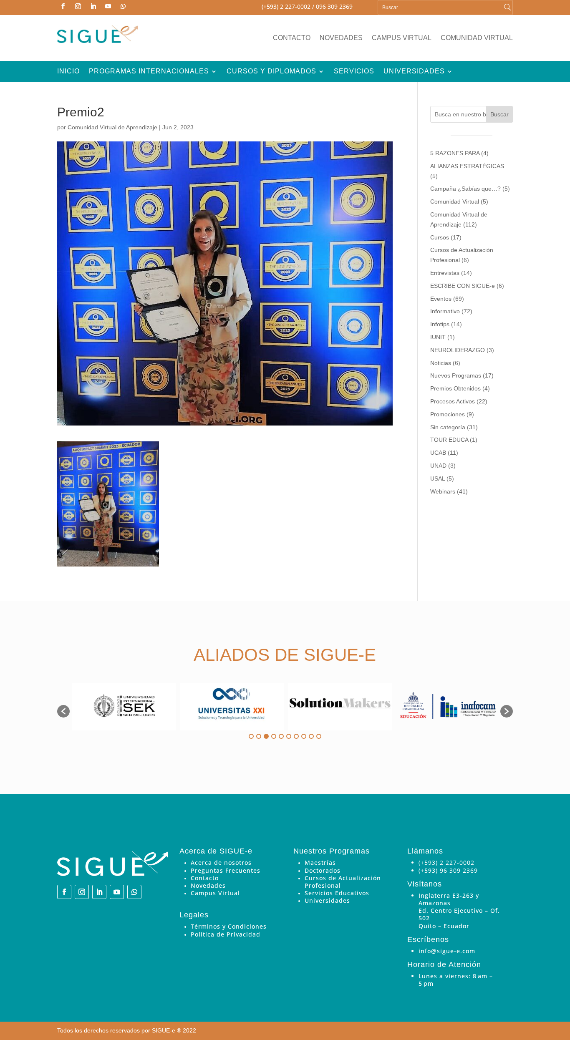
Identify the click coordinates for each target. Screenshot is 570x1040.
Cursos (439, 237)
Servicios (354, 71)
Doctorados (322, 870)
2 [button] (258, 736)
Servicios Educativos (337, 893)
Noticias (440, 363)
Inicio (68, 71)
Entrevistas (444, 272)
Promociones (447, 414)
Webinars (442, 491)
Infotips (439, 324)
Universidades (414, 71)
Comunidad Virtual (477, 38)
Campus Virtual (401, 38)
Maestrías (320, 862)
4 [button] (273, 736)
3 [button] (266, 736)
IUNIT (438, 337)
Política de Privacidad (225, 934)
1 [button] (251, 736)
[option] (124, 706)
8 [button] (303, 736)
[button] (63, 711)
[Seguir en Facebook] (63, 6)
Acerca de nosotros (221, 862)
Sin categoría (447, 427)
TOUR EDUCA (449, 439)
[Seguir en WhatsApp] (123, 6)
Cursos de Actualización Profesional (343, 881)
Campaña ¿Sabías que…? (465, 188)
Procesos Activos (452, 401)
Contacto (291, 38)
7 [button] (296, 736)
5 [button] (281, 736)
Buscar (499, 114)
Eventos (440, 298)
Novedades (341, 38)
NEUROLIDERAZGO (457, 350)
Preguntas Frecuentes (225, 870)
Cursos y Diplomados (271, 71)
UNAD (438, 465)
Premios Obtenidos (455, 388)
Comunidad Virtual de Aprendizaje (112, 127)
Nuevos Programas (455, 375)
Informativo (445, 311)
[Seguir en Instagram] (78, 6)
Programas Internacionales (149, 71)
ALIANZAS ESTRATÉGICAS (467, 166)
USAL (437, 478)
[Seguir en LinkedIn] (93, 6)
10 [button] (318, 736)
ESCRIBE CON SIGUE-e (462, 285)
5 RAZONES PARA (454, 153)
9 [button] (311, 736)
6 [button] (288, 736)
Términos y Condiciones (229, 926)
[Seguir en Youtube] (108, 6)
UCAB (438, 452)
